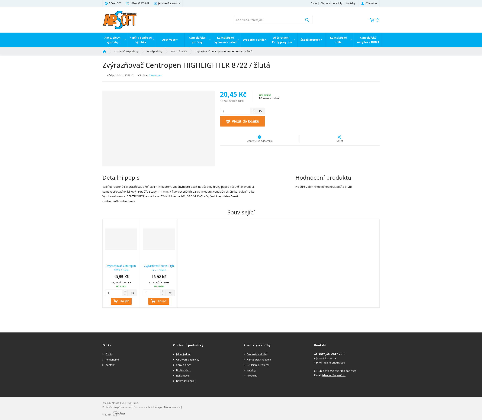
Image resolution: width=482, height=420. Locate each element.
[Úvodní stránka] (119, 19)
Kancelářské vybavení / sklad (225, 40)
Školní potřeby (310, 39)
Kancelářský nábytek (259, 359)
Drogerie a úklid (254, 39)
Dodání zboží (183, 370)
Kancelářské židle (338, 40)
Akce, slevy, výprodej (112, 40)
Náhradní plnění (185, 381)
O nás (314, 3)
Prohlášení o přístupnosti (116, 407)
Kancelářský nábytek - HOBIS (368, 40)
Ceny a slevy (183, 365)
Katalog (251, 370)
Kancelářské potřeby (197, 40)
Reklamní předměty (258, 365)
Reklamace (182, 375)
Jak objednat (183, 354)
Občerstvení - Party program (282, 40)
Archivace (169, 39)
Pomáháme (112, 359)
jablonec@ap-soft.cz (333, 375)
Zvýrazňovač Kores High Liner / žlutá (159, 268)
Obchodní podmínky (331, 3)
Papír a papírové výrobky (141, 40)
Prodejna (252, 375)
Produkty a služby (257, 354)
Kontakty (350, 3)
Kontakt (110, 365)
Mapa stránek (172, 407)
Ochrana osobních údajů (147, 407)
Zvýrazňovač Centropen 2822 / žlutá (121, 268)
